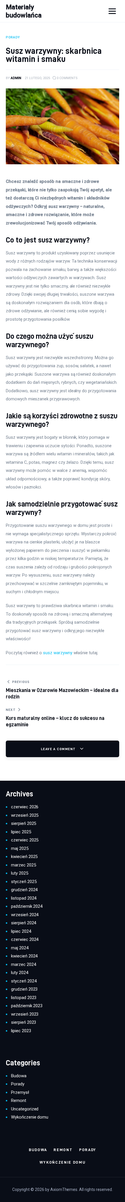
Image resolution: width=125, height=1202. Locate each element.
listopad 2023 (23, 997)
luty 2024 (19, 972)
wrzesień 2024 (24, 914)
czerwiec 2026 (24, 806)
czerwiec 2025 (24, 840)
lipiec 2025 (21, 831)
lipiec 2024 (21, 931)
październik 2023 (26, 1005)
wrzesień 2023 (24, 1014)
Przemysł (20, 1092)
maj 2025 (19, 848)
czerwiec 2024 (24, 939)
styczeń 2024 (23, 981)
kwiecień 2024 (24, 956)
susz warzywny (57, 652)
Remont (18, 1100)
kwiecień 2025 (24, 856)
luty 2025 (19, 873)
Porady (17, 1084)
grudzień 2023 (24, 989)
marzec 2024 (23, 964)
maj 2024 (19, 947)
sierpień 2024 (23, 922)
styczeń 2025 (23, 881)
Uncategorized (24, 1109)
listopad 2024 (23, 898)
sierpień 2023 (23, 1022)
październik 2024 (26, 906)
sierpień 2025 (23, 823)
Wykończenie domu (29, 1117)
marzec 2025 (23, 865)
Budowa (18, 1075)
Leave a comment (59, 749)
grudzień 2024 (24, 889)
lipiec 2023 (21, 1030)
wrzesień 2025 (24, 815)
